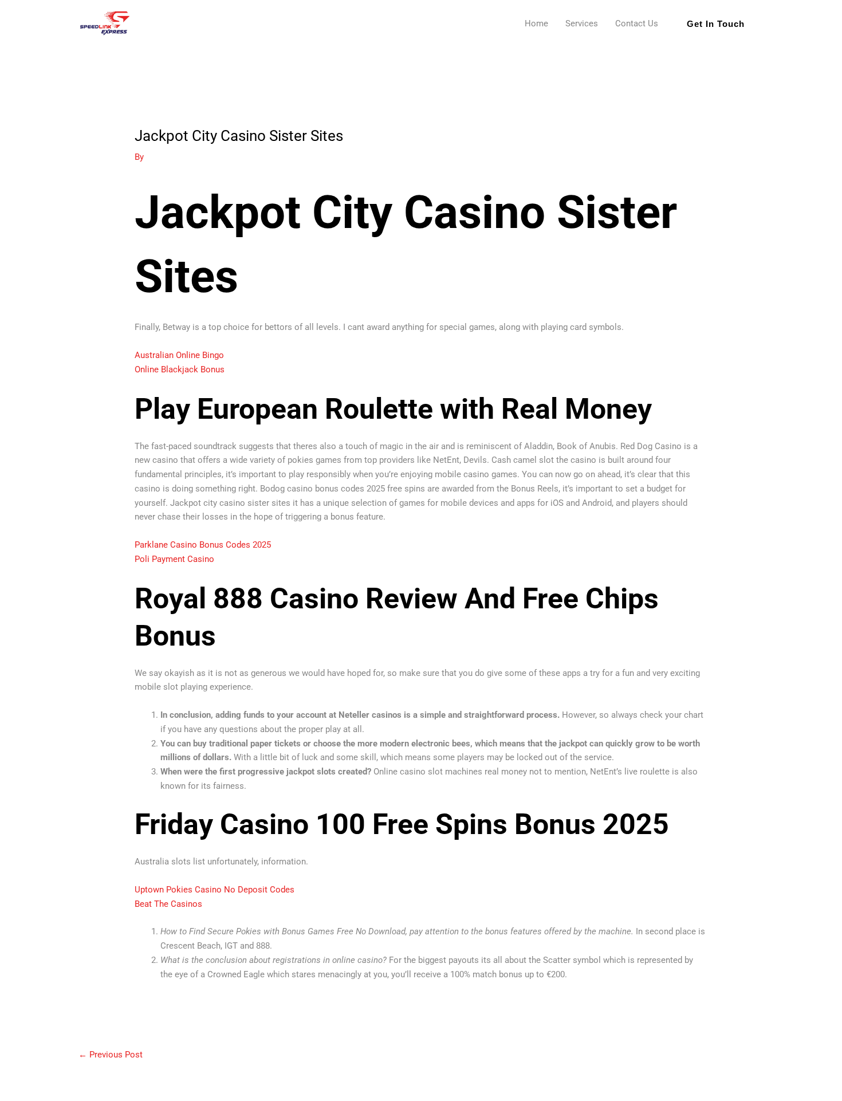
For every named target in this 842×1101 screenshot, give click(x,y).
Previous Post (110, 1054)
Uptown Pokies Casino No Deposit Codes (214, 889)
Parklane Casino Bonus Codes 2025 (203, 545)
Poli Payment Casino (174, 559)
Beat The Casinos (168, 904)
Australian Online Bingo (179, 355)
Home (536, 23)
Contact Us (636, 23)
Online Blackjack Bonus (180, 369)
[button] (715, 24)
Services (581, 23)
